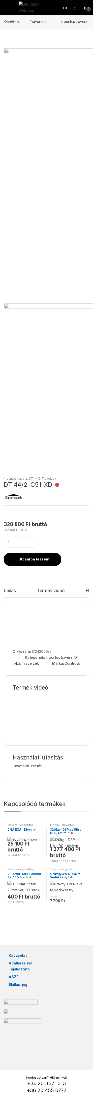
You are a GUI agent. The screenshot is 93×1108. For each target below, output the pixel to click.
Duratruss (72, 663)
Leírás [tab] (10, 590)
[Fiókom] (76, 7)
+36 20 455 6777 (46, 1090)
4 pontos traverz (74, 21)
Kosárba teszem (34, 559)
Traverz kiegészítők (20, 825)
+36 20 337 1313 (46, 1083)
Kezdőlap (11, 21)
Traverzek (38, 21)
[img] (57, 485)
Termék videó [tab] (50, 590)
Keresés (65, 7)
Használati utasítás (27, 766)
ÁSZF (13, 977)
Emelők (55, 825)
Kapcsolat (18, 955)
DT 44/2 (34, 478)
